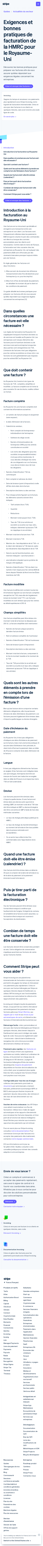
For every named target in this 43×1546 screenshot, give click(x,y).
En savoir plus (9, 116)
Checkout (7, 1307)
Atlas (5, 1294)
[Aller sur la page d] (6, 1279)
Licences (7, 1498)
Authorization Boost (11, 1297)
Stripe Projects (29, 1451)
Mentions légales (10, 1510)
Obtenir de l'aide (10, 1525)
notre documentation (20, 1131)
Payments (7, 1349)
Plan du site (8, 1501)
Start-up (26, 1294)
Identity (6, 1331)
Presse (26, 1469)
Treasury (7, 1373)
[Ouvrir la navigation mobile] (38, 4)
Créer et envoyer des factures (17, 86)
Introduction (9, 147)
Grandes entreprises (31, 1291)
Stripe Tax (7, 1367)
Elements (7, 1322)
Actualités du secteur (23, 11)
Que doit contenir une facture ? (16, 164)
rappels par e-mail (11, 1014)
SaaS (25, 1344)
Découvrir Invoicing (11, 1233)
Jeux (25, 1359)
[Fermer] (38, 1535)
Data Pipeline (9, 1319)
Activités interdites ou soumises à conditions (11, 1492)
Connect (7, 1313)
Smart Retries (24, 1012)
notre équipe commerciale (22, 1139)
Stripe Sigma (8, 1364)
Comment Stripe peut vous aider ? (17, 194)
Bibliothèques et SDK (31, 1448)
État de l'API (27, 1437)
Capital (6, 1303)
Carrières (26, 1466)
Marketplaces (28, 1335)
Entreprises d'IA (29, 1347)
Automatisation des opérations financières (30, 1317)
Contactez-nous (29, 1476)
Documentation (29, 1428)
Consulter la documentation (15, 1259)
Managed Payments (11, 1343)
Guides (7, 11)
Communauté (9, 1475)
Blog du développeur (31, 1455)
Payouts (7, 1352)
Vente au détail (29, 1391)
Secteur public (28, 1388)
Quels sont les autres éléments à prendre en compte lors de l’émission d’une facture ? (21, 169)
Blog (5, 1472)
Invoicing (7, 1334)
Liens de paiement (11, 1346)
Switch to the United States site (16, 1540)
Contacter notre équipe (13, 1206)
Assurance (27, 1368)
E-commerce (28, 1306)
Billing (6, 1300)
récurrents (8, 1086)
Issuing (6, 1337)
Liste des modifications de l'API (29, 1442)
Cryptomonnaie (9, 1316)
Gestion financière (30, 1338)
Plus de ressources (11, 1513)
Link (5, 1340)
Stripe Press (28, 1473)
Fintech (26, 1356)
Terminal (7, 1370)
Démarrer (9, 1201)
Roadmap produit (29, 1463)
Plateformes (28, 1341)
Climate (6, 1310)
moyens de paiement (23, 1065)
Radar (6, 1355)
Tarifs (6, 1291)
